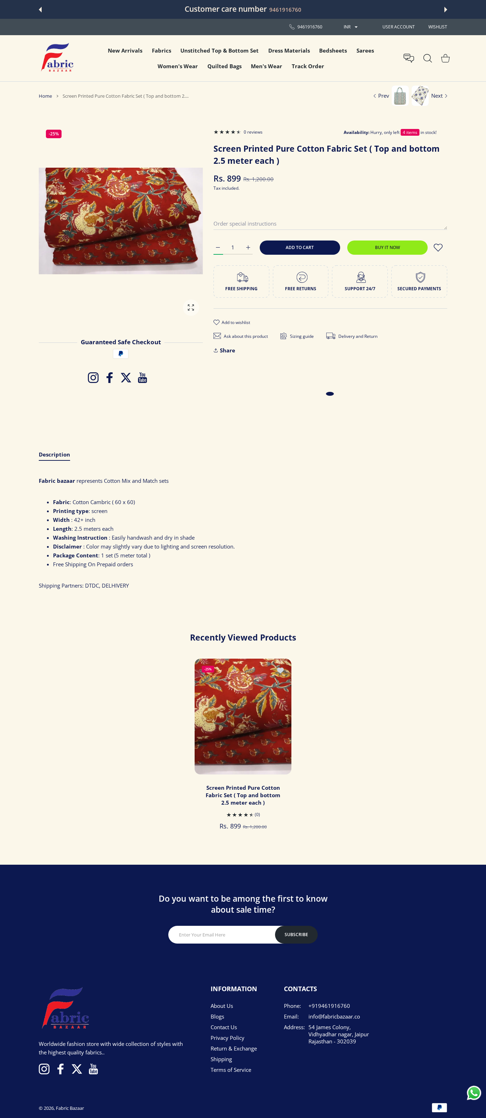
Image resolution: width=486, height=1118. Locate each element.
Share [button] (227, 350)
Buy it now (387, 247)
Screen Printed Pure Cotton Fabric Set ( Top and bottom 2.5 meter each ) (243, 795)
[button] (40, 9)
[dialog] (428, 58)
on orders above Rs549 (302, 9)
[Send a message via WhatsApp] (474, 1093)
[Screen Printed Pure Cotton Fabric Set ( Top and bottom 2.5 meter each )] (243, 716)
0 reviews (253, 132)
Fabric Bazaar (70, 1108)
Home (45, 96)
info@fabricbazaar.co (334, 1016)
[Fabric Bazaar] (56, 58)
